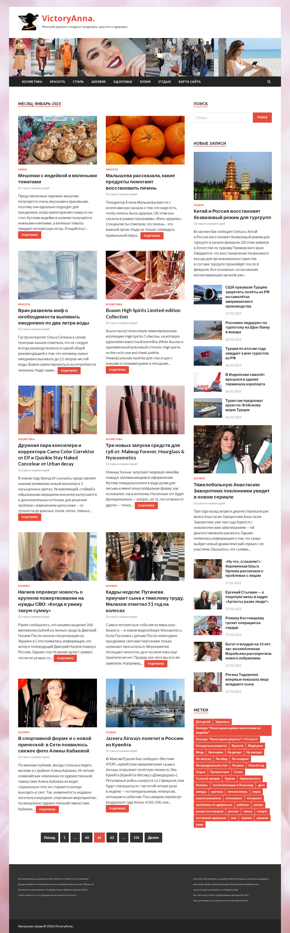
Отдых (164, 82)
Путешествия (219, 772)
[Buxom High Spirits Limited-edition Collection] (145, 277)
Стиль (78, 82)
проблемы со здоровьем (214, 805)
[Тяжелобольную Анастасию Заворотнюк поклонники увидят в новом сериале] (233, 474)
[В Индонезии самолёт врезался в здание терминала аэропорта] (208, 390)
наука (256, 791)
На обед (221, 759)
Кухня (145, 82)
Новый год (256, 765)
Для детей (203, 721)
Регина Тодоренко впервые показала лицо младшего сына (247, 679)
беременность (250, 778)
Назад (49, 837)
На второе (215, 752)
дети (261, 785)
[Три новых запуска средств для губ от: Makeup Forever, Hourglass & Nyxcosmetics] (145, 412)
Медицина (255, 745)
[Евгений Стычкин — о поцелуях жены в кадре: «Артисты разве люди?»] (208, 608)
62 (112, 837)
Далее (153, 837)
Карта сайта (190, 82)
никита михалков (208, 798)
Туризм (230, 778)
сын (234, 818)
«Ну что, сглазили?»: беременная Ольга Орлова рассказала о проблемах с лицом (244, 568)
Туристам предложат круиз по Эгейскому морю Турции (244, 405)
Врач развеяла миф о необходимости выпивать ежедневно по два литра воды (53, 316)
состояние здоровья (211, 818)
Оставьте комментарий (33, 188)
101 (136, 837)
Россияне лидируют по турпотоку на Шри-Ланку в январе (247, 327)
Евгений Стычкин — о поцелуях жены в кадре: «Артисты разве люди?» (247, 597)
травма (246, 818)
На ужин (238, 765)
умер (199, 824)
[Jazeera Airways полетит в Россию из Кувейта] (145, 705)
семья (247, 811)
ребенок (243, 805)
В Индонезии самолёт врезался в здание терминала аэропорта (245, 379)
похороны (254, 798)
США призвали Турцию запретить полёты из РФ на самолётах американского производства (247, 296)
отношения (234, 798)
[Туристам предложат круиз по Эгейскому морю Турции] (208, 416)
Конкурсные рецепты (211, 745)
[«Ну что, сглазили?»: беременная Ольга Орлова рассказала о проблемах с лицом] (208, 577)
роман (258, 805)
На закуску (203, 759)
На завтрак (254, 752)
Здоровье (123, 82)
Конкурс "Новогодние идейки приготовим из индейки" (228, 730)
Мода (200, 752)
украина (262, 818)
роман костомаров (209, 811)
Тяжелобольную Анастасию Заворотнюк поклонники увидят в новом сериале (232, 491)
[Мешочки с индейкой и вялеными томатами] (57, 142)
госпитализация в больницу (233, 785)
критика (217, 791)
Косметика (32, 82)
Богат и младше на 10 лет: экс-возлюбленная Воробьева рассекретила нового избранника (248, 651)
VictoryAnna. (68, 18)
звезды (201, 791)
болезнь (202, 785)
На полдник (240, 759)
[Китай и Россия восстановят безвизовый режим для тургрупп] (233, 201)
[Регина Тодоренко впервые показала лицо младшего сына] (208, 690)
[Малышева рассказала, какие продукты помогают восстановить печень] (145, 142)
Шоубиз (99, 82)
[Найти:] (233, 117)
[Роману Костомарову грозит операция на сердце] (208, 634)
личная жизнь (237, 791)
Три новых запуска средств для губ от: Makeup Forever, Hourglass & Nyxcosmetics (145, 451)
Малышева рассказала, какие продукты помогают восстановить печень (140, 181)
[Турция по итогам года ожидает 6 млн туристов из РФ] (208, 364)
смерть (262, 811)
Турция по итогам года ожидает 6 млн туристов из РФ (247, 353)
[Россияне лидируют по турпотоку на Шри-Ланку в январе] (208, 338)
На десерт (235, 752)
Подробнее (30, 235)
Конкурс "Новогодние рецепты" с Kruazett (227, 739)
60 (87, 837)
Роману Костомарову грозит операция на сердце (244, 623)
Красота (57, 82)
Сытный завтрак (208, 778)
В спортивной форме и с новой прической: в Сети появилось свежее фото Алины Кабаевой (54, 744)
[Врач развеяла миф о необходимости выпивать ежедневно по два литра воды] (57, 277)
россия (233, 811)
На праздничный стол (211, 765)
